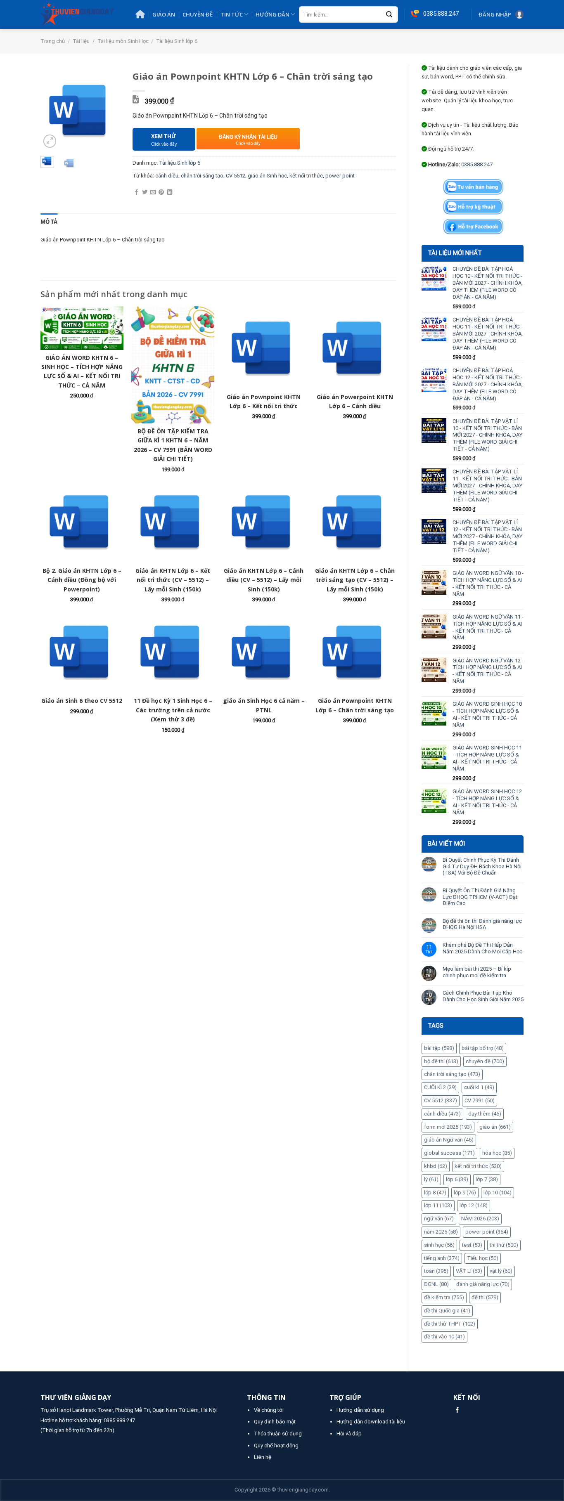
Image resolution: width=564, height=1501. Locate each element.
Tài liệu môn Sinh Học (123, 41)
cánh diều (442, 1114)
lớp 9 (465, 1192)
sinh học (439, 1245)
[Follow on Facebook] (457, 1410)
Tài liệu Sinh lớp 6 (176, 41)
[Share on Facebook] (136, 192)
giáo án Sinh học (267, 176)
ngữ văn (439, 1218)
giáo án (495, 1127)
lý (431, 1179)
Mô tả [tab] (48, 221)
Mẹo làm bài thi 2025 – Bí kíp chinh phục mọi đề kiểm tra (477, 972)
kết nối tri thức (478, 1166)
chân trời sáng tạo (452, 1074)
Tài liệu (81, 41)
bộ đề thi (441, 1061)
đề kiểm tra (444, 1297)
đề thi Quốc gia (447, 1310)
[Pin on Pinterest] (161, 192)
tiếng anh (442, 1258)
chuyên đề (485, 1061)
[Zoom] (50, 141)
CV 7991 (479, 1100)
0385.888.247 (477, 164)
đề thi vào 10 (444, 1336)
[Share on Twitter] (144, 192)
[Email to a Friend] (153, 192)
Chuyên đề (197, 14)
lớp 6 (457, 1179)
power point (486, 1232)
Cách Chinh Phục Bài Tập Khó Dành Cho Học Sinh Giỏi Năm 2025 (483, 996)
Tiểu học (482, 1258)
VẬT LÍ (469, 1271)
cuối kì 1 (479, 1087)
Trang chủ (52, 41)
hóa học (497, 1153)
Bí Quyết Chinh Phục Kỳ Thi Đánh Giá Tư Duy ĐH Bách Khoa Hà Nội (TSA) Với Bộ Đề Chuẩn (482, 866)
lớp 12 (474, 1205)
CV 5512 (440, 1100)
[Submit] (389, 14)
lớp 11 (438, 1205)
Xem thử (164, 139)
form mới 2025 (448, 1127)
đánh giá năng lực (482, 1284)
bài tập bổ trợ (483, 1048)
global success (449, 1153)
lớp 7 (487, 1179)
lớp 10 (497, 1192)
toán (436, 1271)
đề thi (485, 1297)
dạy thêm (484, 1114)
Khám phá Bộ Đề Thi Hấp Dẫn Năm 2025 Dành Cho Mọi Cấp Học (482, 948)
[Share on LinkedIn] (169, 192)
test (472, 1245)
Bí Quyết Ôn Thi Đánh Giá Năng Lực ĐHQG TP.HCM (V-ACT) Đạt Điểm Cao (480, 896)
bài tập (439, 1048)
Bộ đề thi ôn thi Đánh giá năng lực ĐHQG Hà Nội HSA (482, 924)
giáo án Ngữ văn (449, 1140)
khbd (435, 1166)
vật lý (501, 1271)
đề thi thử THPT (449, 1324)
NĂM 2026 (480, 1218)
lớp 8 (435, 1192)
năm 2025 (441, 1232)
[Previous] (52, 110)
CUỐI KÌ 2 (440, 1087)
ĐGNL (436, 1284)
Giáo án (163, 14)
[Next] (108, 110)
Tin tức (231, 14)
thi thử (504, 1245)
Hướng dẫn (272, 14)
